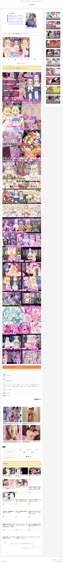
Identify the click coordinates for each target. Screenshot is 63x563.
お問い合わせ (54, 559)
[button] (35, 59)
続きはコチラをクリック (21, 367)
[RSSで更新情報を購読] (31, 457)
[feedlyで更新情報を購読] (29, 457)
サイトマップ (59, 559)
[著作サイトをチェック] (27, 457)
